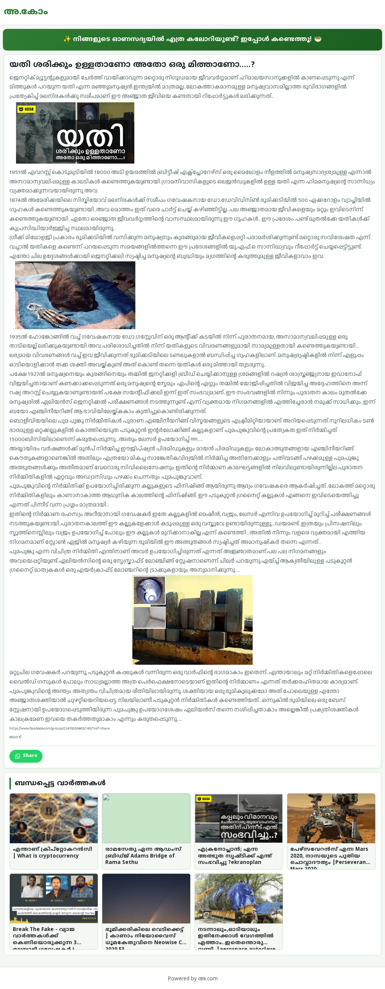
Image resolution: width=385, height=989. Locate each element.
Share (30, 756)
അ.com (208, 979)
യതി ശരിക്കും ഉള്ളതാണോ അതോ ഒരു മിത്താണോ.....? (132, 65)
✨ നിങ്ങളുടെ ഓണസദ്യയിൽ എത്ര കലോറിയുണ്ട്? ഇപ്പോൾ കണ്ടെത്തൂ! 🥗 (192, 39)
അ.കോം (26, 12)
